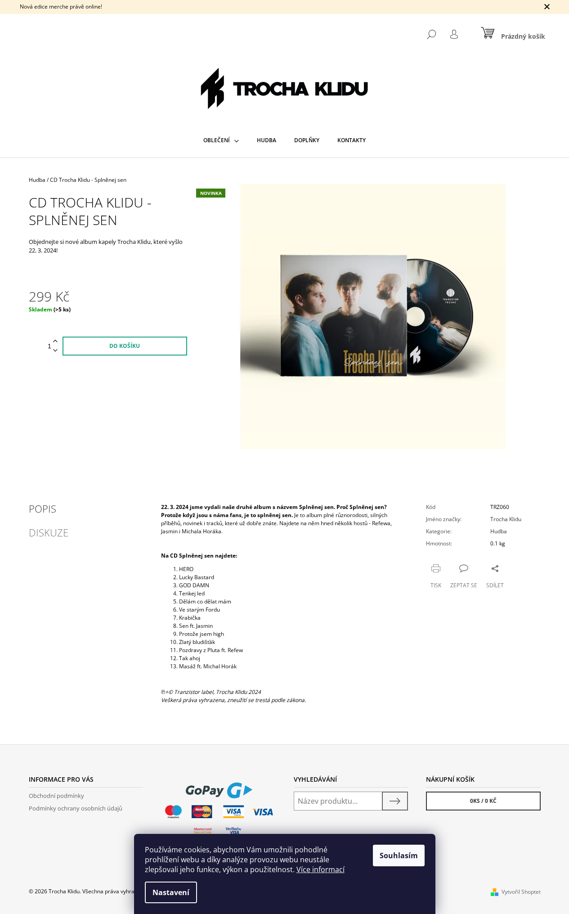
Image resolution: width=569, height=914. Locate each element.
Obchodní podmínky (56, 796)
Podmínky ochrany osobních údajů (75, 808)
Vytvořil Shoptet (521, 892)
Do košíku (124, 346)
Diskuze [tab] (48, 532)
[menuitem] (221, 140)
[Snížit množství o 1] (55, 351)
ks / (483, 801)
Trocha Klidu (505, 519)
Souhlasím (399, 855)
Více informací (320, 869)
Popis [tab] (42, 508)
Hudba (498, 531)
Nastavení (170, 892)
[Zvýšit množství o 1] (55, 341)
